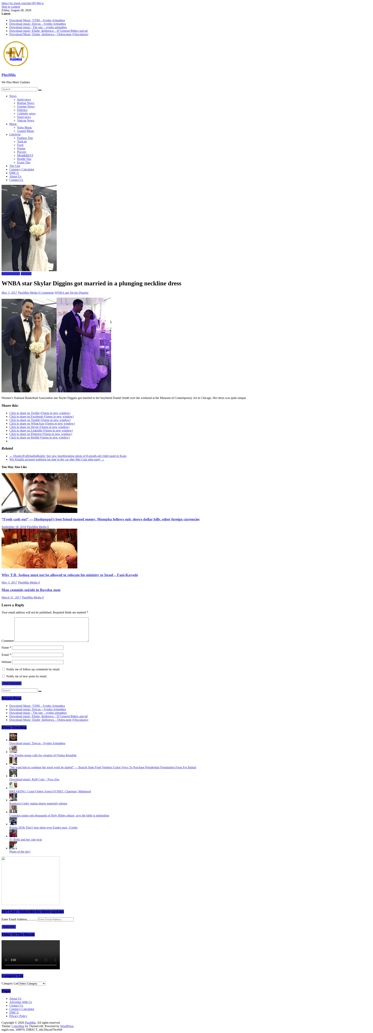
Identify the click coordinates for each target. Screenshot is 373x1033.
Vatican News (25, 120)
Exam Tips (23, 162)
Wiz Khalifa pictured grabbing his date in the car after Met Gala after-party (56, 459)
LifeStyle (15, 134)
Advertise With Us (20, 1002)
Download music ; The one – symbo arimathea (38, 27)
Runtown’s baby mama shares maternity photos (38, 803)
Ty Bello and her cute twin (25, 839)
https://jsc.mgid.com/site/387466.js (23, 3)
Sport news (24, 99)
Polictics (22, 110)
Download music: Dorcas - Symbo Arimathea (37, 743)
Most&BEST (25, 155)
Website (6, 662)
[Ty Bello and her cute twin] (13, 836)
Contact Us (16, 180)
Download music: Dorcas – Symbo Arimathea (37, 23)
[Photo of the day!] (13, 848)
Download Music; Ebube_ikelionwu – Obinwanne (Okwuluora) (48, 34)
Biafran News (25, 103)
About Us (15, 176)
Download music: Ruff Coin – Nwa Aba (34, 779)
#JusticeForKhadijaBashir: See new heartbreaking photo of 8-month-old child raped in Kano (67, 456)
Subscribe (8, 926)
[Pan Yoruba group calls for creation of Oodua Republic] (13, 751)
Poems (21, 148)
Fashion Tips (25, 138)
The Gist (14, 166)
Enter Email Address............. (20, 919)
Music (13, 124)
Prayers (21, 152)
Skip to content (11, 6)
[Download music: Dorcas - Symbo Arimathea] (13, 739)
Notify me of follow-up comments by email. (33, 669)
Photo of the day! (20, 851)
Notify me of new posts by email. (26, 676)
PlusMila (9, 75)
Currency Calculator (21, 169)
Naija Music (24, 127)
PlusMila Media (28, 292)
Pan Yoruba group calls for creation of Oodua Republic (43, 755)
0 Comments (46, 292)
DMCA (14, 173)
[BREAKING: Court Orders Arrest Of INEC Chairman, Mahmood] (13, 788)
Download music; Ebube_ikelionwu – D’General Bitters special (48, 30)
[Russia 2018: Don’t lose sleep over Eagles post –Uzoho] (13, 824)
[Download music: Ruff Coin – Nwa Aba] (13, 776)
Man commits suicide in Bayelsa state (31, 590)
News (13, 96)
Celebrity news (26, 113)
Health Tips (24, 159)
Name (6, 647)
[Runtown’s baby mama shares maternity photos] (13, 800)
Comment (8, 640)
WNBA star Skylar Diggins (71, 292)
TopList (22, 141)
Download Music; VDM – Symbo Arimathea (37, 20)
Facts (20, 145)
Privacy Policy (18, 1016)
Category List (10, 983)
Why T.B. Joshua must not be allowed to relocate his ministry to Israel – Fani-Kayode (70, 575)
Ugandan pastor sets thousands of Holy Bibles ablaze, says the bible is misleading (59, 815)
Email (6, 654)
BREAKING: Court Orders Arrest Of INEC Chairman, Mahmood (50, 791)
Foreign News (26, 106)
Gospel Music (25, 131)
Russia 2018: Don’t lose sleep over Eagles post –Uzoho (43, 827)
